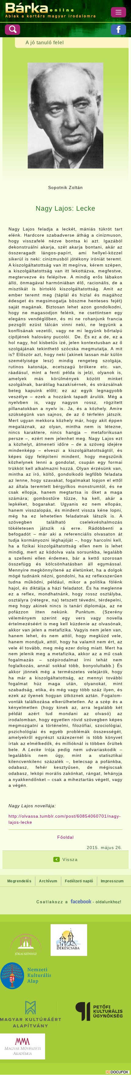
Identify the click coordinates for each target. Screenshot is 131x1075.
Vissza (70, 859)
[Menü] (118, 12)
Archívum (48, 881)
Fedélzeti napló (79, 881)
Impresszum (112, 881)
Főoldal (65, 837)
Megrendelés (19, 881)
